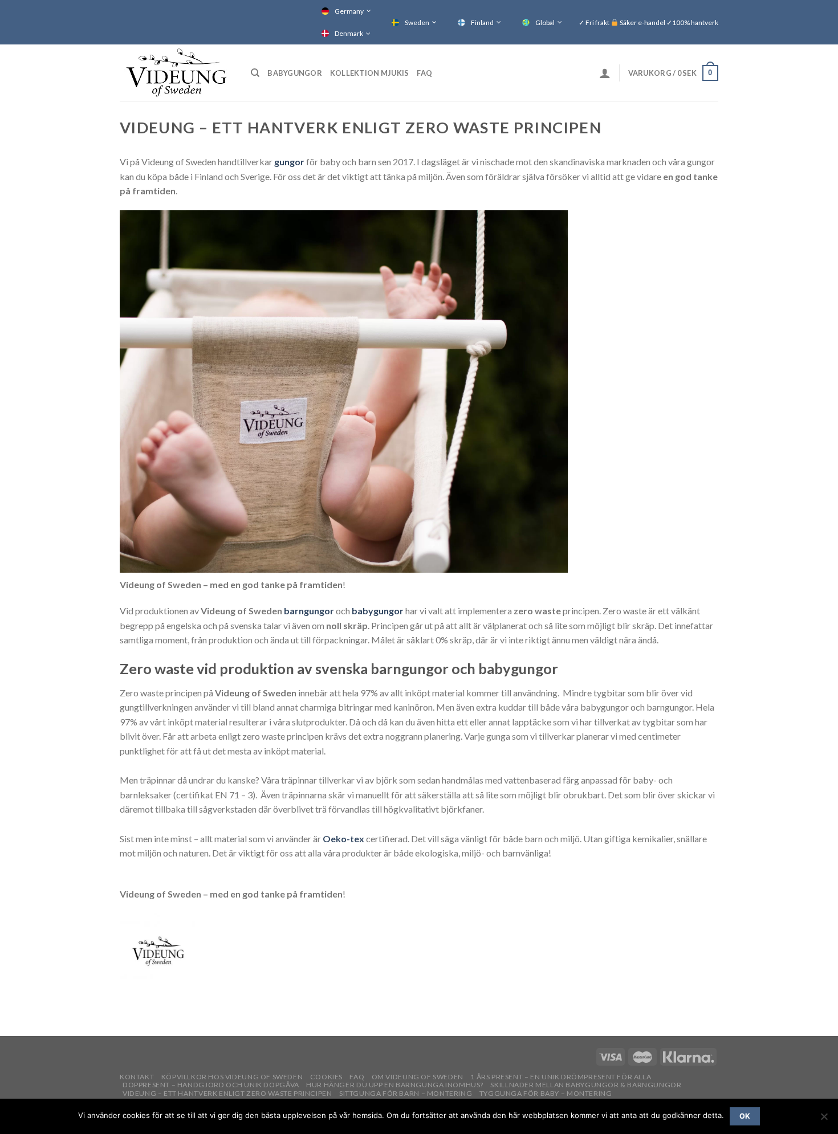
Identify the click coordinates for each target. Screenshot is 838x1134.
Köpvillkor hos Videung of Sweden (232, 1076)
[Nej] (823, 1120)
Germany (349, 11)
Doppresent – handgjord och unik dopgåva (211, 1084)
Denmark (349, 33)
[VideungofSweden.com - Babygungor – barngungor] (177, 72)
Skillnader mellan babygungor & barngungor (585, 1084)
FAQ (424, 72)
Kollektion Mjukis (369, 72)
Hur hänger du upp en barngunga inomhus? (394, 1084)
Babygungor (294, 72)
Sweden (417, 22)
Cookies (326, 1076)
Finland (482, 22)
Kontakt (137, 1076)
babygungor (378, 610)
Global (545, 22)
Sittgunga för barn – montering (405, 1093)
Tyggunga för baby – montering (545, 1093)
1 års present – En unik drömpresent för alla (560, 1076)
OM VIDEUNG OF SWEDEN (417, 1076)
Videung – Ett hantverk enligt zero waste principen (227, 1093)
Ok (745, 1116)
